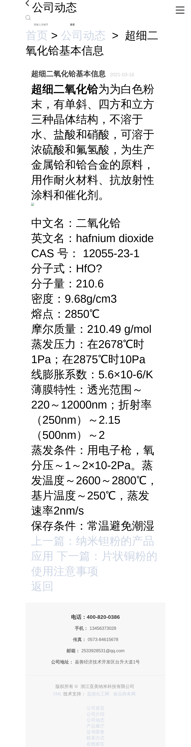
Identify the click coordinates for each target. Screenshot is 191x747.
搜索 (72, 24)
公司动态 (83, 35)
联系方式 (95, 737)
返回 (42, 586)
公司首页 (95, 708)
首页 (37, 35)
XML (57, 693)
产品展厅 (95, 725)
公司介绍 (95, 714)
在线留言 (95, 743)
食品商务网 (124, 693)
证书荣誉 (95, 731)
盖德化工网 (98, 693)
